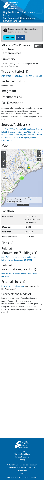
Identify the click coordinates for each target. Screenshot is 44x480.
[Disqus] (22, 347)
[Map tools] (4, 165)
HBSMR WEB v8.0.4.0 (27, 468)
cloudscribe (22, 471)
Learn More (9, 37)
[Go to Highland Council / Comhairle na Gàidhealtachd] (10, 4)
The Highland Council (29, 477)
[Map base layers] (4, 157)
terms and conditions (27, 200)
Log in (22, 473)
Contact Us (22, 451)
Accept (20, 37)
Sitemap (22, 460)
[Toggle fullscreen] (39, 152)
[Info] (4, 161)
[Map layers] (4, 153)
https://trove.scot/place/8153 (12, 286)
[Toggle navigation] (39, 11)
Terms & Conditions (22, 454)
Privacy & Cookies (22, 457)
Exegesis (19, 465)
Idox (27, 465)
